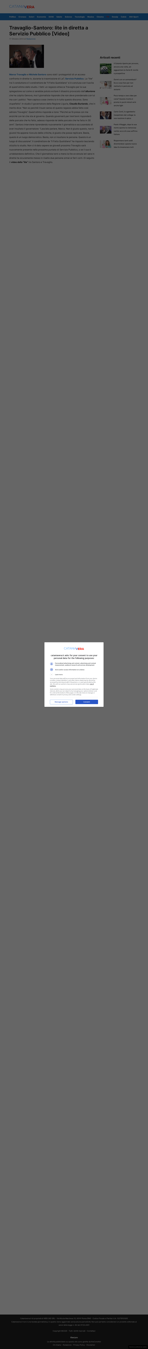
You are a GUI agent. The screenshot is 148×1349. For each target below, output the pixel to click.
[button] (74, 674)
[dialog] (74, 674)
